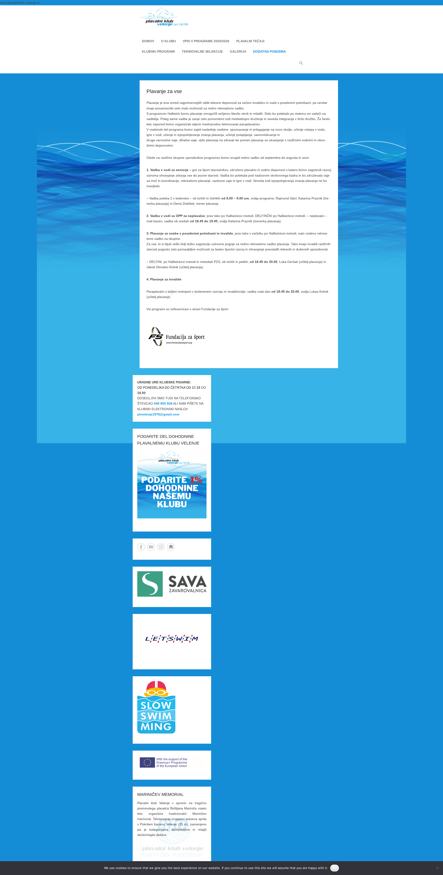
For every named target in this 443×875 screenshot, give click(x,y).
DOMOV (148, 41)
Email (171, 547)
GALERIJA (238, 51)
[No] (437, 868)
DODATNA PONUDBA (269, 51)
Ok (334, 868)
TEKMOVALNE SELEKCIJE (202, 51)
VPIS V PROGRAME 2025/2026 (206, 41)
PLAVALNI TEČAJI (250, 41)
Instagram (161, 547)
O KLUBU (168, 41)
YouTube (151, 547)
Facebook (141, 547)
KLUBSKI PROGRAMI (158, 51)
